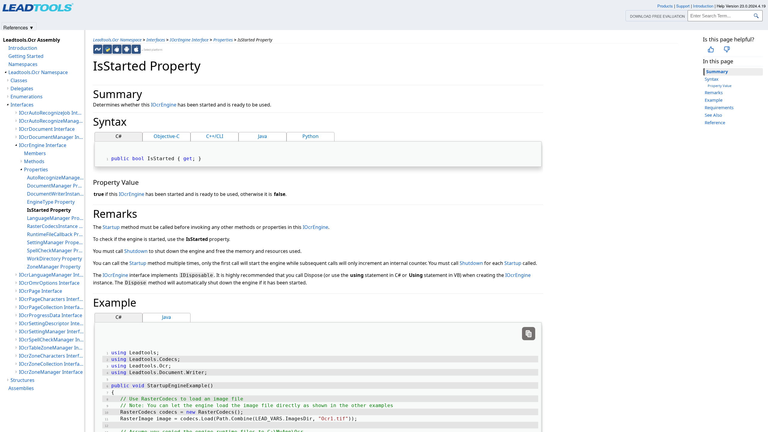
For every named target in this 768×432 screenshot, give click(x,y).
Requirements (719, 107)
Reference (715, 122)
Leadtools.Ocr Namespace (117, 40)
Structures (22, 380)
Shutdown (136, 251)
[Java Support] (117, 49)
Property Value (719, 85)
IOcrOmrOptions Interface (49, 283)
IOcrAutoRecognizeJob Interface (51, 113)
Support (683, 6)
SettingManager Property (55, 242)
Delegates (21, 88)
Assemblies (21, 388)
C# (119, 136)
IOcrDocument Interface (47, 129)
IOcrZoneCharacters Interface (51, 355)
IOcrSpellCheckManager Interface (51, 339)
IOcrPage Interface (40, 291)
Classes (18, 80)
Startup (111, 227)
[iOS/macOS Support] (136, 49)
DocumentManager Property (55, 185)
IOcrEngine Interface (189, 40)
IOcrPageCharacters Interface (51, 299)
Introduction (22, 48)
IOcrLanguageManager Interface (51, 275)
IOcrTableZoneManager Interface (51, 347)
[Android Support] (126, 49)
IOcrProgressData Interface (50, 315)
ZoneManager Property (53, 266)
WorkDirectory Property (54, 258)
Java (262, 136)
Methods (34, 161)
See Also (713, 115)
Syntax (711, 79)
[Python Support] (107, 49)
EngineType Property (51, 202)
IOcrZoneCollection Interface (51, 364)
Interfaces (155, 40)
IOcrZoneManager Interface (51, 372)
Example (713, 100)
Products (665, 6)
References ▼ (18, 27)
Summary (717, 71)
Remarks (714, 92)
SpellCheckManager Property (55, 250)
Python (310, 136)
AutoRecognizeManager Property (55, 177)
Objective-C (166, 136)
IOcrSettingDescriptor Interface (51, 323)
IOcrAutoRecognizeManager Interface (51, 121)
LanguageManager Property (55, 218)
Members (35, 153)
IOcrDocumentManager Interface (51, 137)
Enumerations (26, 96)
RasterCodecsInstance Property (55, 226)
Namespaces (23, 64)
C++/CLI (214, 136)
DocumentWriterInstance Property (55, 193)
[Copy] (528, 333)
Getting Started (26, 56)
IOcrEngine (163, 104)
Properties (223, 40)
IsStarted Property (49, 210)
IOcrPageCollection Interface (51, 307)
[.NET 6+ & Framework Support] (97, 49)
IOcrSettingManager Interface (51, 331)
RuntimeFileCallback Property (55, 234)
